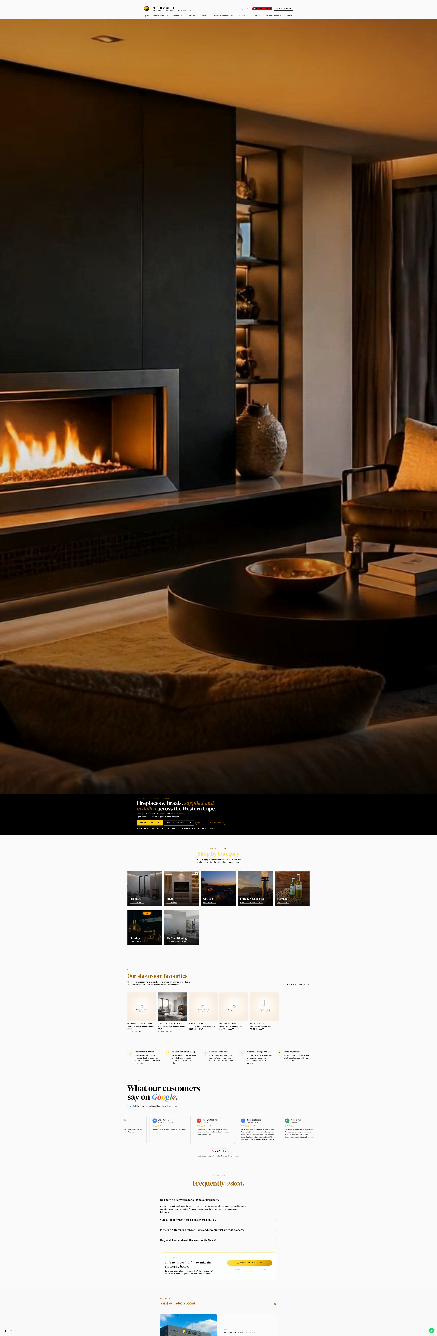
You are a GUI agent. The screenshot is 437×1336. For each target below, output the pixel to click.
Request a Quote (283, 8)
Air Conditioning (273, 16)
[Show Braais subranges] (196, 873)
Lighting (256, 16)
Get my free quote (148, 823)
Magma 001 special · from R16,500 (210, 823)
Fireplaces (178, 16)
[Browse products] (248, 8)
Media (289, 16)
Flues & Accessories (224, 16)
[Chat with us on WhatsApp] (431, 1330)
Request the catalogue (251, 1263)
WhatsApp (262, 1269)
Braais (192, 16)
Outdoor (205, 16)
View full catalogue (295, 985)
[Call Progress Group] (241, 8)
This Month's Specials (157, 16)
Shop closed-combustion (179, 823)
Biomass (242, 16)
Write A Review (220, 1151)
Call (239, 1269)
